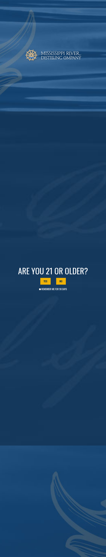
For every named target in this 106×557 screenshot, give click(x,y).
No (60, 281)
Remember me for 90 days (54, 289)
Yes (45, 281)
